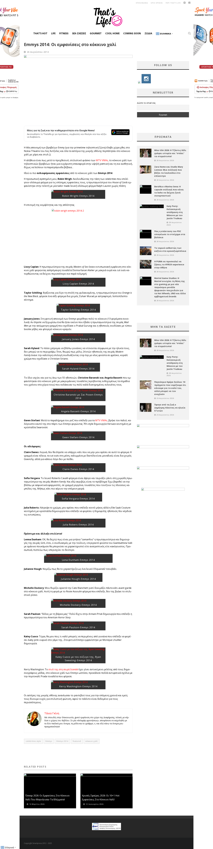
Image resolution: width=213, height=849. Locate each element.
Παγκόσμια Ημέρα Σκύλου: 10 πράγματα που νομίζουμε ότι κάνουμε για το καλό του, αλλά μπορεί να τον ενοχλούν (170, 388)
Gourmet (96, 33)
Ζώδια (148, 33)
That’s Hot (40, 33)
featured (77, 741)
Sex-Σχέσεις (79, 33)
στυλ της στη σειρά (63, 669)
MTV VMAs (102, 160)
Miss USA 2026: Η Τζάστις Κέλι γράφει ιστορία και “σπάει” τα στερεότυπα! (170, 153)
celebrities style (33, 741)
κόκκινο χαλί (91, 741)
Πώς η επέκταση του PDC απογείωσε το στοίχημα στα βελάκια (169, 234)
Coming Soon (132, 33)
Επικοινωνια (142, 3)
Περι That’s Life (173, 3)
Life (53, 33)
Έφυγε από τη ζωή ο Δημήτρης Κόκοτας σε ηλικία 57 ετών (169, 407)
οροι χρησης (157, 3)
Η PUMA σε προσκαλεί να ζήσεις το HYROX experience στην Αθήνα (169, 264)
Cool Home (112, 33)
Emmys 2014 (62, 741)
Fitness (63, 33)
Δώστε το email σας (146, 102)
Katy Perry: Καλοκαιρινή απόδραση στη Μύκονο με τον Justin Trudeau (175, 212)
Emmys (48, 741)
